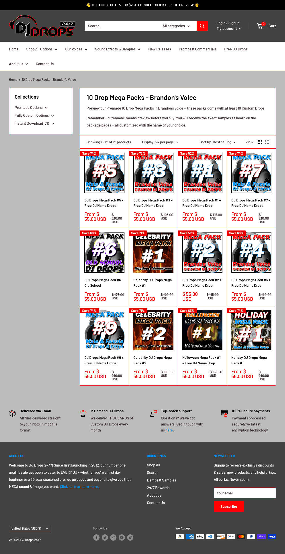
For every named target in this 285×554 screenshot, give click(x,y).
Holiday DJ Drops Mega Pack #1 (249, 360)
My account (227, 28)
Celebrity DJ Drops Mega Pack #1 (152, 282)
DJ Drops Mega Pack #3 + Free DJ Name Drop (153, 203)
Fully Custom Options (32, 115)
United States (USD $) (26, 528)
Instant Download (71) (32, 123)
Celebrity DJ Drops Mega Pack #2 (152, 360)
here (169, 430)
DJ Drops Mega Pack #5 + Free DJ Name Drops (103, 203)
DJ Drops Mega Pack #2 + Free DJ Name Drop (202, 282)
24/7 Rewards (158, 487)
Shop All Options (39, 49)
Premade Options (29, 107)
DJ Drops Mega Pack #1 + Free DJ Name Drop (201, 203)
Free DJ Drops (235, 49)
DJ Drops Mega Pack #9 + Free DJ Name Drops (103, 360)
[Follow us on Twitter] (105, 537)
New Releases (159, 49)
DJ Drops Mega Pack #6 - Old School (103, 282)
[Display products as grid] (260, 142)
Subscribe (228, 506)
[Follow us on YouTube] (122, 537)
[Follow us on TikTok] (130, 537)
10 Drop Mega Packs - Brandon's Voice (49, 79)
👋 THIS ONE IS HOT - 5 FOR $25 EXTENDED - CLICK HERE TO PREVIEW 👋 (142, 5)
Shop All (153, 465)
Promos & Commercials (197, 49)
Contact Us (45, 63)
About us (16, 63)
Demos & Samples (161, 480)
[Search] (202, 26)
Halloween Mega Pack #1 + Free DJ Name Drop (201, 360)
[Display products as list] (267, 142)
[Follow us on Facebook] (96, 537)
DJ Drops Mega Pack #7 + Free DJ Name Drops (250, 203)
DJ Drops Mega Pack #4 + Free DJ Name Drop (251, 282)
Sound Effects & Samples (115, 49)
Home (13, 49)
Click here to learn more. (79, 486)
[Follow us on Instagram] (113, 537)
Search (153, 472)
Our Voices (73, 49)
